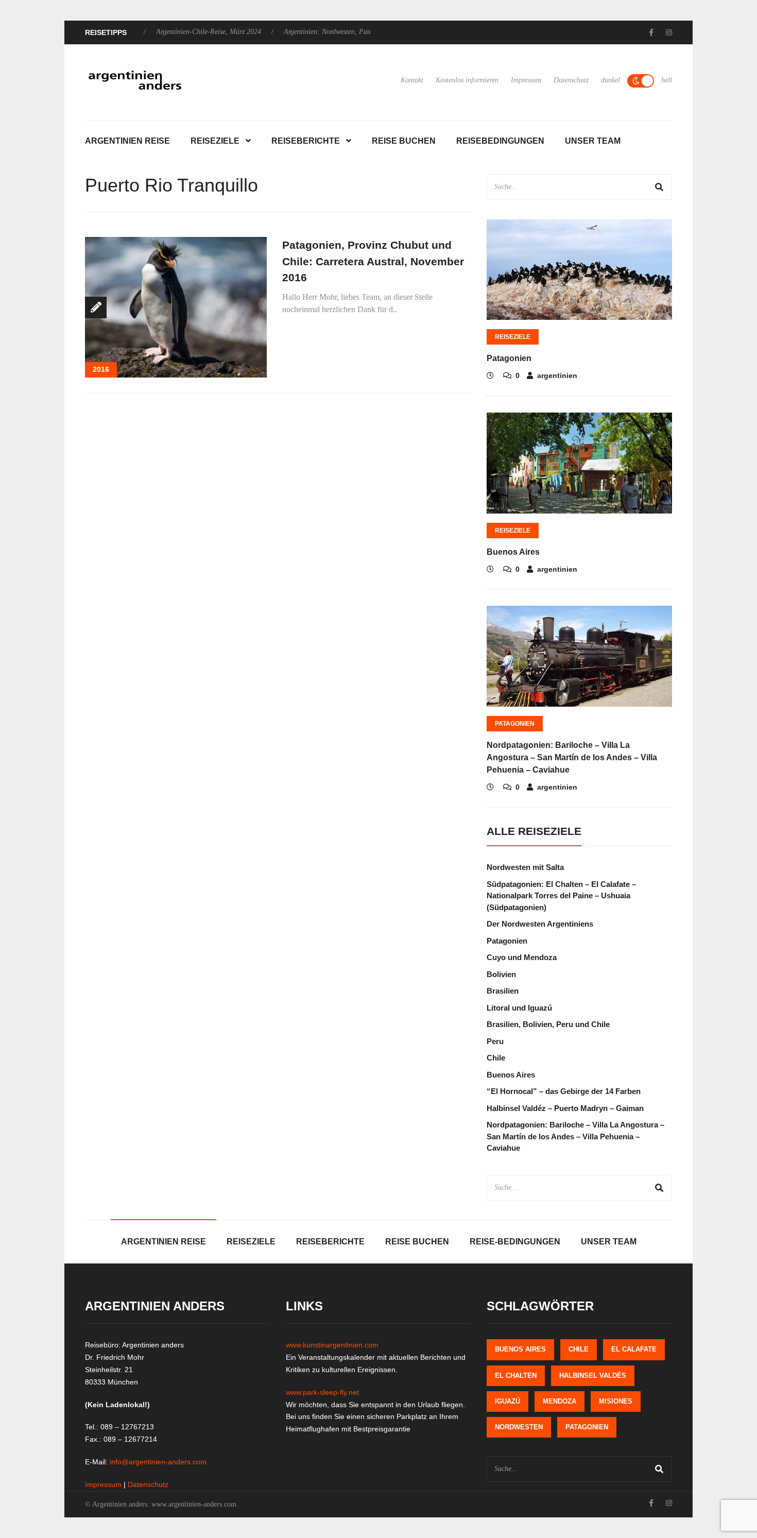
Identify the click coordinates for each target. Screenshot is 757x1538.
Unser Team (593, 140)
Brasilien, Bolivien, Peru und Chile (548, 1024)
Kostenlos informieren (467, 80)
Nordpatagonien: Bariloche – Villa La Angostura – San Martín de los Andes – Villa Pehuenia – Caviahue (572, 757)
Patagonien (509, 358)
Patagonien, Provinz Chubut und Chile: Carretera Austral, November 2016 (373, 261)
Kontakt (412, 80)
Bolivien (501, 974)
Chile (496, 1057)
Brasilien (503, 990)
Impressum (526, 80)
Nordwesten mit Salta (525, 867)
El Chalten (516, 1375)
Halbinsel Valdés (592, 1375)
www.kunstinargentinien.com (332, 1345)
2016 (101, 369)
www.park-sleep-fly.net (322, 1392)
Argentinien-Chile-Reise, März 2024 (172, 32)
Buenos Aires (513, 552)
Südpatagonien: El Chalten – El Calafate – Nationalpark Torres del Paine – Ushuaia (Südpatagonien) (561, 896)
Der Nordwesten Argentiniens (540, 923)
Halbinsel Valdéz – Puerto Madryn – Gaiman (565, 1108)
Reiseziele (215, 140)
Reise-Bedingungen (515, 1241)
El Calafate (634, 1349)
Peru (495, 1041)
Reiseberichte (305, 140)
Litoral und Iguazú (519, 1007)
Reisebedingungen (500, 140)
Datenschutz (571, 80)
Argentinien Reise (127, 140)
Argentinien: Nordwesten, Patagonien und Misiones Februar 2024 (343, 32)
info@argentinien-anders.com (158, 1462)
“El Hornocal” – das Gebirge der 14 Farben (564, 1091)
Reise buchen (404, 140)
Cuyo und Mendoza (522, 957)
